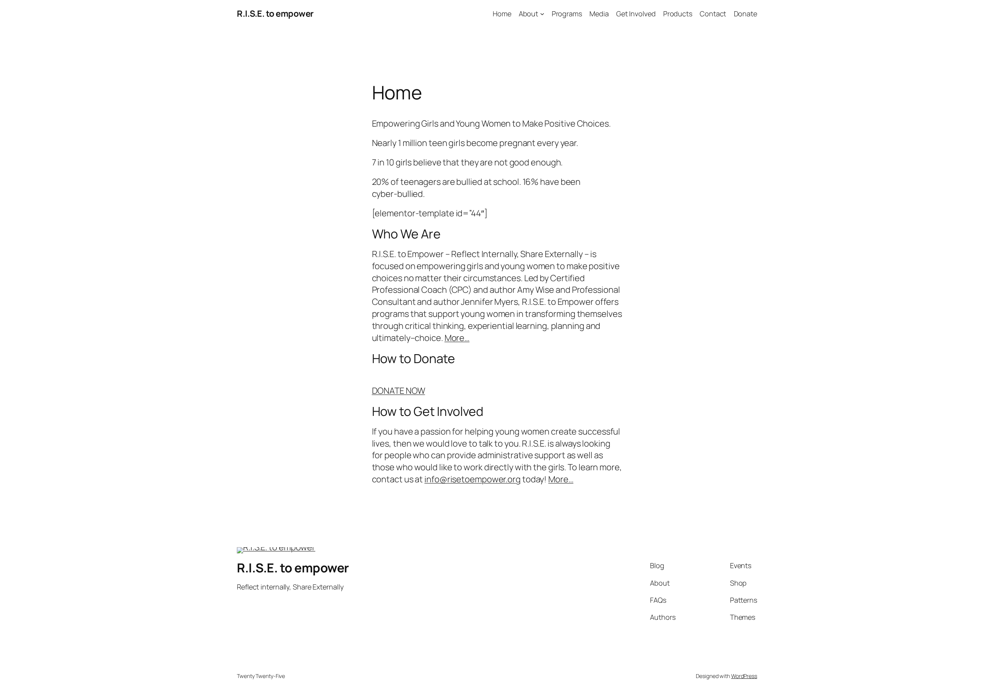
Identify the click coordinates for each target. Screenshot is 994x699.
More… (457, 338)
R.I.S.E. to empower (275, 13)
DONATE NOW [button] (398, 390)
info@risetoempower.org (472, 479)
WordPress (744, 676)
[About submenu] (542, 14)
